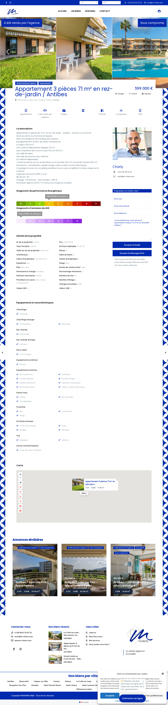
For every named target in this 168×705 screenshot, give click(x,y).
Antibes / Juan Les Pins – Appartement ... (32, 583)
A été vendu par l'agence (22, 23)
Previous (7, 53)
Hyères (68, 681)
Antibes (56, 100)
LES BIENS (76, 11)
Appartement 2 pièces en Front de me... (72, 646)
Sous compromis (152, 23)
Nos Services (94, 640)
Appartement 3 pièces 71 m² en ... (100, 481)
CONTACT (105, 11)
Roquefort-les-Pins (17, 685)
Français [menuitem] (85, 702)
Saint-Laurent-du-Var (91, 685)
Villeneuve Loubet (84, 689)
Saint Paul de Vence (52, 685)
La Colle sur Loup (83, 681)
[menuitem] (84, 702)
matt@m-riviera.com (24, 636)
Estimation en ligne (132, 698)
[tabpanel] (28, 52)
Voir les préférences (153, 695)
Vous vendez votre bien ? (99, 644)
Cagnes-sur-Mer (41, 681)
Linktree (92, 633)
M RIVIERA (90, 11)
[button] (162, 673)
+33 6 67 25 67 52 (134, 2)
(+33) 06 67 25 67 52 (23, 632)
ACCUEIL (62, 11)
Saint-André (71, 685)
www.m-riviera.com (23, 640)
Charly (118, 167)
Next (160, 53)
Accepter (109, 695)
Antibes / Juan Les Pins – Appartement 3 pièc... (81, 583)
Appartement (45, 83)
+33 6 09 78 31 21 (124, 172)
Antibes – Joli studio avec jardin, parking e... (131, 583)
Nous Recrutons (96, 636)
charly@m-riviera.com (125, 176)
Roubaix (35, 685)
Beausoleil (23, 681)
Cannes (56, 681)
